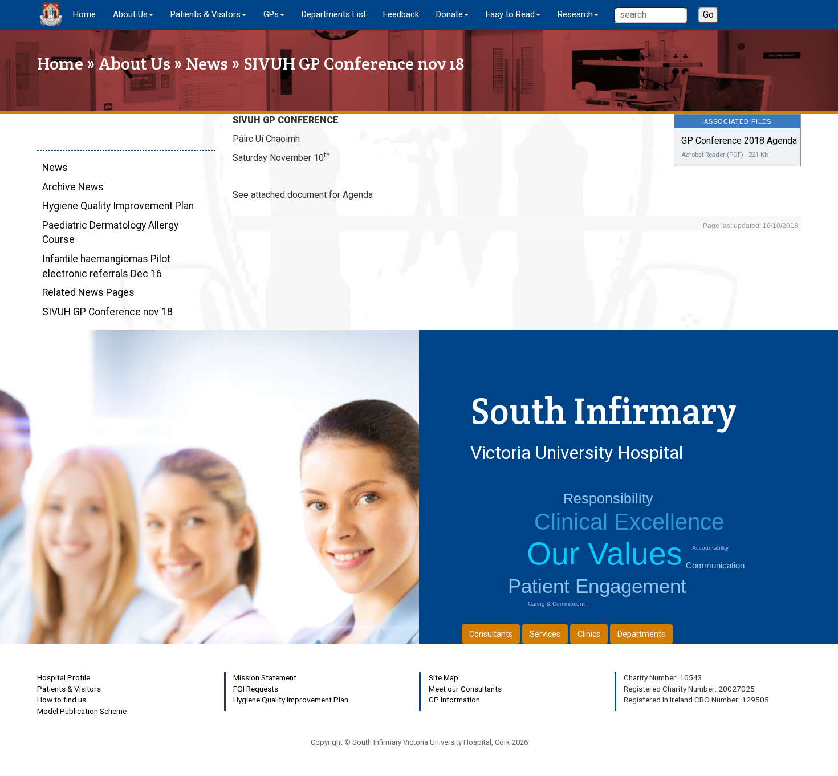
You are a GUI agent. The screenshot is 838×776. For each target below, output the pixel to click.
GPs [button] (271, 14)
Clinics (588, 634)
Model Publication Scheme (82, 711)
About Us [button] (130, 14)
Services (545, 634)
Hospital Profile (63, 677)
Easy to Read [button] (510, 14)
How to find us (61, 699)
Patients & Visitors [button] (205, 14)
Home (84, 14)
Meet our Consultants (465, 688)
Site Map (443, 677)
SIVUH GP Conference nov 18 (107, 312)
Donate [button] (449, 14)
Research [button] (575, 14)
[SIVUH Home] (50, 14)
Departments (641, 634)
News (207, 63)
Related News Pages (88, 292)
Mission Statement (264, 677)
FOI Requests (255, 688)
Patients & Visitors (69, 688)
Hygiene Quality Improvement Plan (118, 206)
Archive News (73, 187)
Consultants (490, 634)
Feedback (401, 14)
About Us (134, 63)
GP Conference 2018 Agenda (739, 140)
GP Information (454, 699)
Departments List (334, 14)
